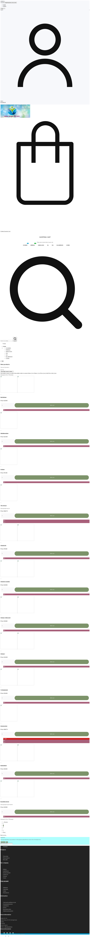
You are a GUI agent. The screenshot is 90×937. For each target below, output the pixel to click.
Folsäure (3, 469)
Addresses (5, 887)
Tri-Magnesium (4, 690)
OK (2, 361)
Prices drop (5, 856)
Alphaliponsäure (4, 433)
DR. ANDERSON (60, 245)
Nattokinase (3, 397)
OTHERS (68, 245)
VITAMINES (8, 348)
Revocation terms (7, 909)
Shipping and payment (8, 911)
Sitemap (5, 876)
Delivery (5, 869)
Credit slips (5, 889)
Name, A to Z (31, 373)
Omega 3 (3, 654)
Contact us (2, 1)
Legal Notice (6, 871)
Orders (4, 891)
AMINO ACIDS (41, 245)
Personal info (6, 893)
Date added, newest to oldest (7, 371)
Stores (4, 878)
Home (4, 346)
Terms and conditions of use (9, 902)
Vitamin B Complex (5, 582)
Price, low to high (45, 373)
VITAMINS (25, 244)
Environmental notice (8, 904)
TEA (52, 245)
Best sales (5, 860)
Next (4, 832)
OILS (7, 353)
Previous (5, 822)
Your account (4, 881)
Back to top (4, 835)
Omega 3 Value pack (5, 618)
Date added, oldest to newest (21, 373)
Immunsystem (4, 726)
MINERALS (33, 244)
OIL (48, 245)
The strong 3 (4, 506)
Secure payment (6, 873)
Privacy (4, 907)
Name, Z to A (37, 373)
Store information (6, 929)
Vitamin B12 (3, 545)
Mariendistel (4, 766)
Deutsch (4, 6)
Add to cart (51, 405)
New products (6, 858)
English (4, 5)
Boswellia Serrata (5, 802)
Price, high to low (52, 373)
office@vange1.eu (8, 927)
